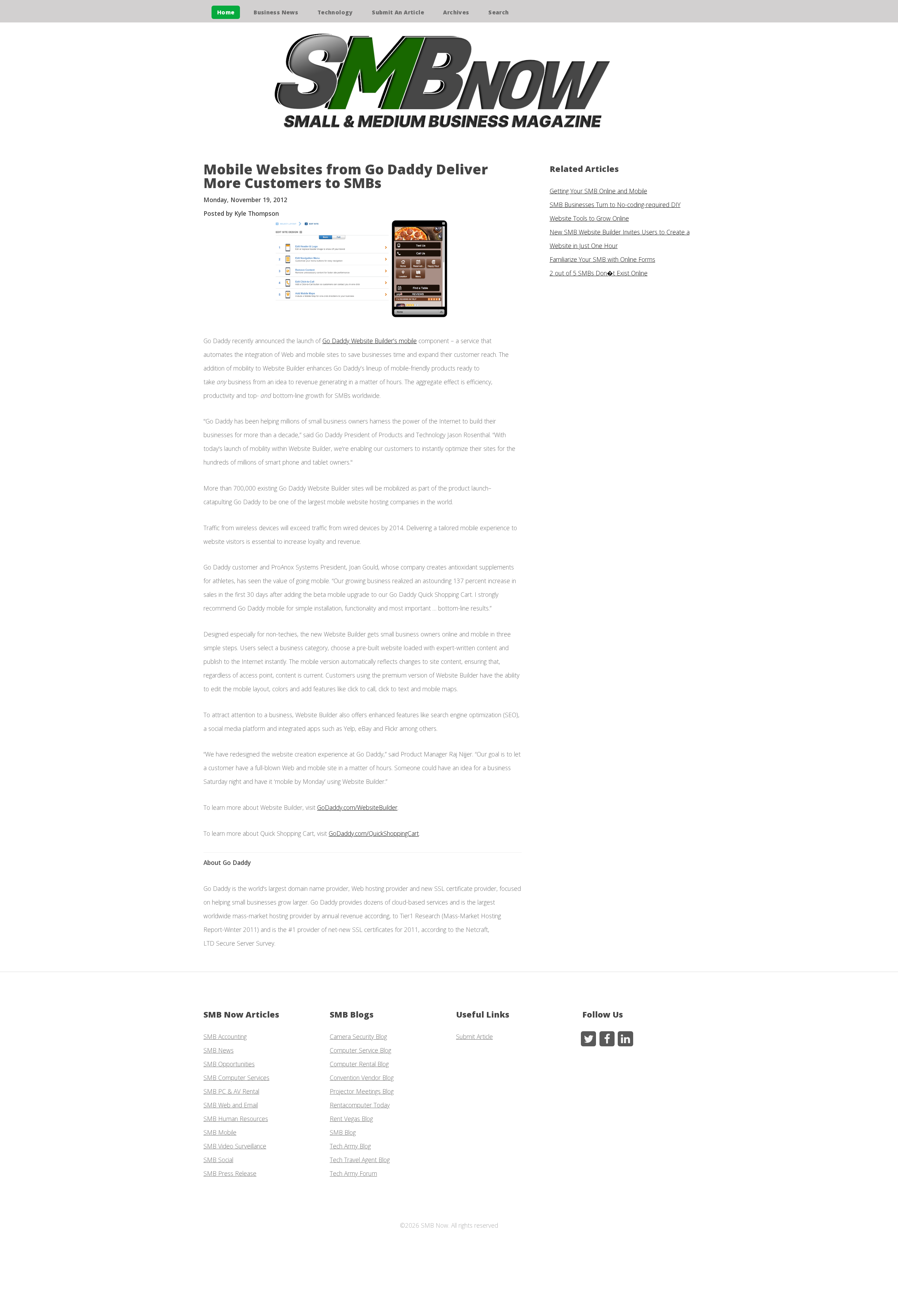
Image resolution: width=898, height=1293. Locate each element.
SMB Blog (343, 1132)
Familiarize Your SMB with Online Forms (602, 259)
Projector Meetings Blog (362, 1091)
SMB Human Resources (235, 1118)
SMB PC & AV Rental (231, 1091)
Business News (276, 12)
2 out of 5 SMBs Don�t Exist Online (599, 273)
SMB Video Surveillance (234, 1146)
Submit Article (474, 1036)
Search (498, 12)
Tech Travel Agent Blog (360, 1159)
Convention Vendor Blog (362, 1077)
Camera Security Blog (358, 1036)
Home (226, 12)
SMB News (218, 1050)
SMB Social (218, 1159)
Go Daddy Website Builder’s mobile (369, 340)
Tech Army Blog (350, 1146)
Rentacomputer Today (360, 1105)
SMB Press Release (229, 1173)
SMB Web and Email (230, 1105)
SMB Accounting (225, 1036)
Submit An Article (398, 12)
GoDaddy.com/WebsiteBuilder (357, 807)
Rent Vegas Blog (351, 1118)
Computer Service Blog (360, 1050)
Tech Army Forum (353, 1173)
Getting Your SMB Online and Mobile (598, 191)
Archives (456, 12)
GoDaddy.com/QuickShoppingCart (374, 833)
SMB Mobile (219, 1132)
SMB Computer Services (236, 1077)
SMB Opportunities (229, 1064)
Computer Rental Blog (359, 1064)
